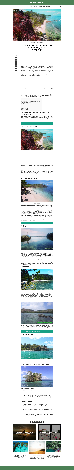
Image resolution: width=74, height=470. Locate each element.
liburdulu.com (37, 3)
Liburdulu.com (33, 42)
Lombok (31, 6)
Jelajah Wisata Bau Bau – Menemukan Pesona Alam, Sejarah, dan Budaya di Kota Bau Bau (53, 456)
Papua (44, 6)
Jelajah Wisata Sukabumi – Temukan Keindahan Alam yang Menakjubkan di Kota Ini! (37, 458)
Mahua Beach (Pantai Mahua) (26, 102)
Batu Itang (23, 107)
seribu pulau (48, 68)
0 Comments (41, 52)
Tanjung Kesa (24, 104)
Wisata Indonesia (41, 42)
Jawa (24, 6)
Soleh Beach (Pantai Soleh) (26, 103)
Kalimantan (35, 6)
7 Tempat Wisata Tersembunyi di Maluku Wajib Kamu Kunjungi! (31, 101)
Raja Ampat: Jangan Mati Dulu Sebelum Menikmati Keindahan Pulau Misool (20, 456)
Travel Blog (37, 42)
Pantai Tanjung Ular (25, 108)
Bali (28, 6)
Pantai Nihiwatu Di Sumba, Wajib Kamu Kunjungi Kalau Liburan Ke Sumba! (24, 433)
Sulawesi (40, 6)
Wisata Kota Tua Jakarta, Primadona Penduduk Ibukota (49, 433)
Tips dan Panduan (25, 109)
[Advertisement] (37, 59)
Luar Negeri (48, 6)
